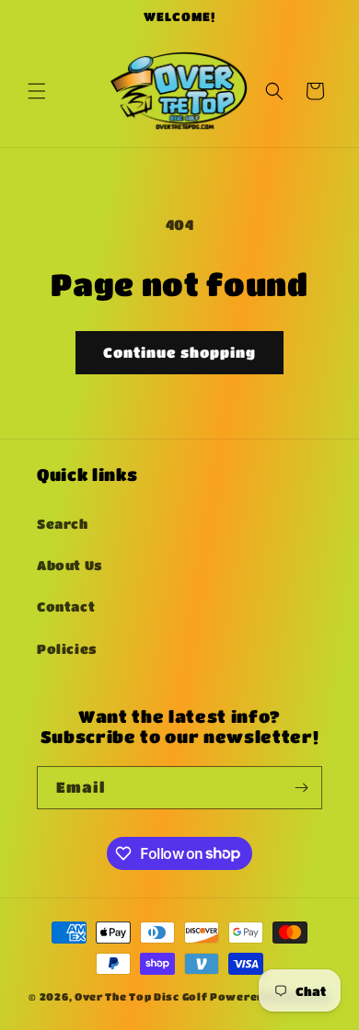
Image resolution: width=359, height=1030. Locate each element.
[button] (37, 91)
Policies (67, 648)
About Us (70, 564)
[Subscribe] (301, 787)
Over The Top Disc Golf (141, 996)
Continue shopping (179, 352)
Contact (66, 606)
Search (62, 523)
